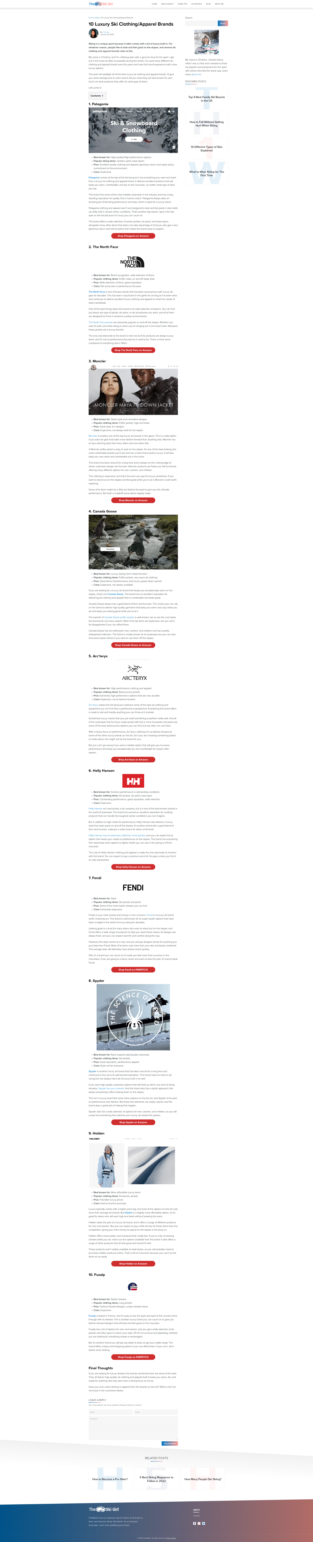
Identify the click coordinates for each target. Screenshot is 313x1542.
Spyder (92, 1071)
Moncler (93, 436)
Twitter (203, 1523)
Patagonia (94, 177)
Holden (129, 1212)
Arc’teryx (93, 705)
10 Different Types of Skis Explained (206, 148)
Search (189, 18)
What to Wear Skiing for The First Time (206, 173)
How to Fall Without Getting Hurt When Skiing (207, 124)
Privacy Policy (171, 1538)
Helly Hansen (96, 808)
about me (196, 74)
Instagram (199, 1523)
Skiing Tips (182, 4)
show (103, 95)
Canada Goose (115, 594)
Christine (106, 32)
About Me (219, 4)
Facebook (194, 1523)
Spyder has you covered (111, 1088)
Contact (196, 1515)
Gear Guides (166, 4)
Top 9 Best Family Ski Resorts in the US (206, 99)
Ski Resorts (196, 4)
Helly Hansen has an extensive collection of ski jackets (117, 835)
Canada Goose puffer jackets (119, 617)
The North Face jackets (101, 322)
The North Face (97, 292)
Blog (208, 4)
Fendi (150, 915)
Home (154, 4)
